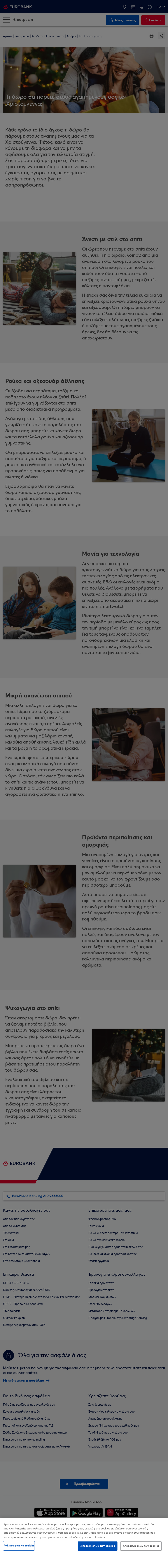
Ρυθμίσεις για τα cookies (19, 1545)
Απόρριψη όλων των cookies (141, 1546)
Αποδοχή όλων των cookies (97, 1546)
